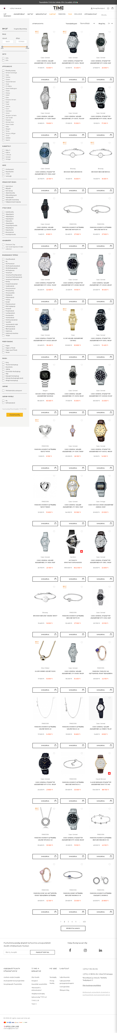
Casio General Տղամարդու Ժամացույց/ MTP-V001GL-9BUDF (100, 450)
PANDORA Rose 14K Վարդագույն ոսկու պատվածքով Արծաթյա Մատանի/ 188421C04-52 (45, 894)
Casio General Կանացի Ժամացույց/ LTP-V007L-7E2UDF (73, 118)
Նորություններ (65, 987)
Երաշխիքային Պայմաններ (13, 984)
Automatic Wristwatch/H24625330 (73, 561)
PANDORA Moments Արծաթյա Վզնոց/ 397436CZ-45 (45, 839)
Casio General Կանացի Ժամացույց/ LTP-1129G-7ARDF (72, 450)
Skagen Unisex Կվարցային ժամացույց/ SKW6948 (45, 395)
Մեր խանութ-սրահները (92, 985)
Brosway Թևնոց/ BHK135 (73, 172)
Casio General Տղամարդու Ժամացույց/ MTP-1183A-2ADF (45, 173)
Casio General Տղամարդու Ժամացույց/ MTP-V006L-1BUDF (101, 118)
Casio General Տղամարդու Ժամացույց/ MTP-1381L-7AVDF (100, 561)
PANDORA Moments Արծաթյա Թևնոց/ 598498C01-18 (100, 839)
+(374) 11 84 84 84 (90, 969)
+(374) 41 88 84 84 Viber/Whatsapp (98, 974)
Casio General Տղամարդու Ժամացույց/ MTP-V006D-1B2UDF (72, 284)
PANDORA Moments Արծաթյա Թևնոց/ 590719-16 (100, 228)
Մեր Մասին (35, 977)
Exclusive (78, 14)
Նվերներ (52, 14)
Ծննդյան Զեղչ (64, 990)
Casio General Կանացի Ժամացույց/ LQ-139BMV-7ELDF (101, 728)
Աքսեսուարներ (41, 14)
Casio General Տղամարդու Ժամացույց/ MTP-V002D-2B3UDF (45, 339)
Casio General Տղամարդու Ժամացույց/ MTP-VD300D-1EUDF (100, 395)
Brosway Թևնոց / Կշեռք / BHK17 (45, 616)
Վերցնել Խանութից (38, 993)
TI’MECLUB (35, 1000)
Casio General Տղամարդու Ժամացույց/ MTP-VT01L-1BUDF (45, 783)
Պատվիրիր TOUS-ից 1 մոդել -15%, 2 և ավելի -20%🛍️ (58, 2)
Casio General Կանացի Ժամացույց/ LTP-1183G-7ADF (73, 506)
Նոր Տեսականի (7, 15)
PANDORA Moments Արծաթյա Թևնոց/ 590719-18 (73, 617)
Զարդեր (30, 14)
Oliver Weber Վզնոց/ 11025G (45, 671)
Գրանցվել (53, 977)
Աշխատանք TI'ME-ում (39, 997)
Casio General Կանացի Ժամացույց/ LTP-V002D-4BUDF (101, 284)
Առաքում (35, 981)
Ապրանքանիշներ (91, 14)
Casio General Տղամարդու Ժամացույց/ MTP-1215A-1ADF (101, 617)
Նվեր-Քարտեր (65, 977)
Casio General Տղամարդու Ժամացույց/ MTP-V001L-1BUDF (101, 339)
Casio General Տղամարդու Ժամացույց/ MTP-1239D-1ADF (100, 62)
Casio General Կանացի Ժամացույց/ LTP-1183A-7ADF (45, 561)
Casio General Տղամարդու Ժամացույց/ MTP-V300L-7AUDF (45, 284)
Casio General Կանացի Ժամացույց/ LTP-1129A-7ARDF (45, 118)
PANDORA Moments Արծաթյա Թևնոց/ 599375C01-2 (73, 783)
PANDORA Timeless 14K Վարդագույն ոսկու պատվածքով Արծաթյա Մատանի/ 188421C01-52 (100, 672)
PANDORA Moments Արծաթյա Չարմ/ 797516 (45, 450)
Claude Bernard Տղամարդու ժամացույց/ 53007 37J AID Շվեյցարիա (100, 783)
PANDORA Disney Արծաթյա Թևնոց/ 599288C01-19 (73, 894)
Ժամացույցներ (19, 14)
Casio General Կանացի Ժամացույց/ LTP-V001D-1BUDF (73, 395)
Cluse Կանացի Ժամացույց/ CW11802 (73, 339)
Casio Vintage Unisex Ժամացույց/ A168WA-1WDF (100, 506)
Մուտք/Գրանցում (98, 8)
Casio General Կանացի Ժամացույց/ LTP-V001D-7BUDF (45, 62)
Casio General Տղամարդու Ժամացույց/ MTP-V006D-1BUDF (73, 839)
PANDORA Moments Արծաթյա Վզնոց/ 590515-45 (45, 728)
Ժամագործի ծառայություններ (14, 981)
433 (84, 922)
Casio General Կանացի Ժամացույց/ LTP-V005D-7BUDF (73, 672)
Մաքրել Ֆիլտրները (20, 29)
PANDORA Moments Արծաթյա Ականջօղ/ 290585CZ (100, 894)
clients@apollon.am (11, 1028)
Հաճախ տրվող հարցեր (12, 977)
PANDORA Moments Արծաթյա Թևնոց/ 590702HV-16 (73, 228)
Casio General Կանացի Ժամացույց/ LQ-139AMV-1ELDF (45, 228)
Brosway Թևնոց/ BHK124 (100, 172)
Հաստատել (15, 415)
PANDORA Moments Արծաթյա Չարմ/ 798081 (45, 506)
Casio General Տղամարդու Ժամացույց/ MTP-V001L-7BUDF (73, 62)
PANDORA (61, 14)
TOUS (70, 14)
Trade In (34, 1004)
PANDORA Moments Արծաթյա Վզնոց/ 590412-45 (73, 728)
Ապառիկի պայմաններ (39, 984)
